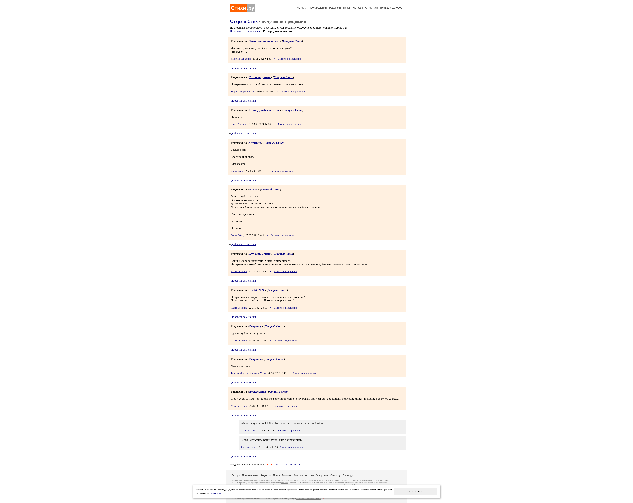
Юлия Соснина (239, 271)
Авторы (301, 7)
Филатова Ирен (239, 406)
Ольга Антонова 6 (240, 124)
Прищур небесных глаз (264, 110)
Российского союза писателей (308, 499)
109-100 (288, 464)
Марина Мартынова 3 (242, 91)
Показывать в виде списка (245, 31)
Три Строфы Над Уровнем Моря (248, 373)
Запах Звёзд (237, 171)
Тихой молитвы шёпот (264, 41)
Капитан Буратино (241, 58)
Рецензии (335, 7)
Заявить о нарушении (289, 58)
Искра (253, 189)
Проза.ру (348, 475)
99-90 (297, 464)
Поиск (346, 7)
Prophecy (255, 326)
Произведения (318, 7)
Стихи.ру (335, 475)
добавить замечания (243, 67)
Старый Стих (244, 21)
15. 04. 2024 (256, 290)
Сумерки (255, 142)
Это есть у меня (260, 77)
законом (284, 483)
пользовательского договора (363, 480)
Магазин (358, 7)
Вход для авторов (391, 7)
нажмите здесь (217, 493)
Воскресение (257, 391)
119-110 (279, 464)
